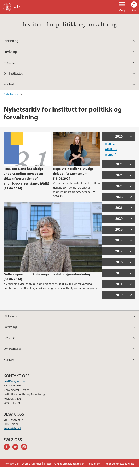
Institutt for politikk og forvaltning (69, 24)
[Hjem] (7, 7)
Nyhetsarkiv (11, 94)
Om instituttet (13, 73)
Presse (48, 463)
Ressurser (10, 62)
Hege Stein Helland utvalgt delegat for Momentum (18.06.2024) (73, 174)
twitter (16, 447)
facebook (8, 447)
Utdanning (11, 41)
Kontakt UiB (12, 463)
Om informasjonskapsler (69, 463)
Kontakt (9, 84)
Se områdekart (12, 428)
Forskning (10, 52)
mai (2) (110, 143)
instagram (25, 447)
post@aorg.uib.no (14, 381)
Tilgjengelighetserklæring (118, 463)
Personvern (93, 463)
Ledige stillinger (31, 463)
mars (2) (111, 154)
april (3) (111, 149)
